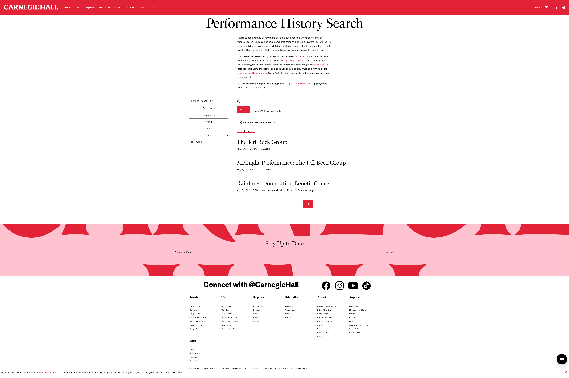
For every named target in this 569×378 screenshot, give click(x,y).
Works (216, 121)
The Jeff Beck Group (262, 141)
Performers (215, 108)
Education (292, 297)
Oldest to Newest (246, 131)
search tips (304, 56)
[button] (566, 372)
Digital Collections (295, 83)
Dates (217, 128)
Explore (258, 297)
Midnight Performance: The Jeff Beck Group (291, 162)
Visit (224, 297)
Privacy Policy (44, 372)
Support (355, 297)
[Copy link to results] (240, 109)
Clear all (270, 122)
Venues (216, 135)
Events (193, 297)
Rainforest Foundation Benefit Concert (285, 182)
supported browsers (294, 60)
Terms (59, 372)
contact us (319, 64)
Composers (215, 115)
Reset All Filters (197, 141)
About (321, 297)
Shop (192, 340)
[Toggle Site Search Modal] (153, 7)
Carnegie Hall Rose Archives (252, 73)
